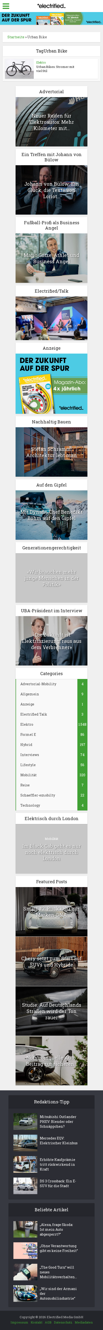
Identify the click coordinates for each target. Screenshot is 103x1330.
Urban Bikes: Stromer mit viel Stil (55, 69)
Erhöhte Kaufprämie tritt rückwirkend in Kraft (57, 1164)
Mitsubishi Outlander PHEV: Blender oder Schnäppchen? (58, 1121)
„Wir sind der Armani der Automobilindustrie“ (58, 1293)
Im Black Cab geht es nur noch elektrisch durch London (51, 852)
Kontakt (36, 1322)
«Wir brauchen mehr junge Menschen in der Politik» (51, 578)
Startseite (15, 37)
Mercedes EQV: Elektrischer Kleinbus (59, 1140)
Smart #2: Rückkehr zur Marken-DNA (51, 911)
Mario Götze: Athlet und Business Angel (51, 258)
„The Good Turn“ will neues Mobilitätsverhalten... (58, 1272)
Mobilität (51, 838)
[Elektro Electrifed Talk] (51, 318)
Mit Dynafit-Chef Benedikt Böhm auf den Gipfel (51, 515)
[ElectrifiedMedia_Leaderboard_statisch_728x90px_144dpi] (51, 18)
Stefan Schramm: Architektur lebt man (51, 452)
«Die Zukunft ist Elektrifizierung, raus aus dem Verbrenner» (51, 641)
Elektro (41, 62)
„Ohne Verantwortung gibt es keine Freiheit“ (59, 1248)
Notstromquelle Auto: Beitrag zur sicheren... (51, 1060)
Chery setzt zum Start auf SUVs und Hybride (51, 961)
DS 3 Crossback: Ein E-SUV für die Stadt (58, 1183)
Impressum (19, 1322)
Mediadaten (84, 1322)
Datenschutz (63, 1322)
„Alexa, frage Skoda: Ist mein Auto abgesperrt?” (56, 1229)
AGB (48, 1322)
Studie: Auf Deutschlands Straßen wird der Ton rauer (51, 1011)
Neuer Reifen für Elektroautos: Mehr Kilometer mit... (51, 121)
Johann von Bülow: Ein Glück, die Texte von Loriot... (51, 190)
